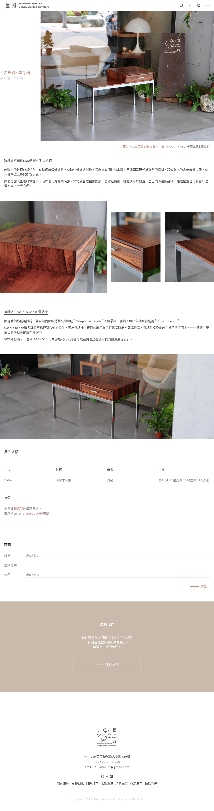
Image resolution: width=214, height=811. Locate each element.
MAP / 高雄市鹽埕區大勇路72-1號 (107, 756)
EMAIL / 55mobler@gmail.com (107, 767)
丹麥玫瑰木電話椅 (198, 146)
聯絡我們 (20, 509)
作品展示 (136, 784)
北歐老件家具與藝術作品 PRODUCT (154, 146)
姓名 (7, 555)
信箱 (7, 575)
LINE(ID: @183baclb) (28, 513)
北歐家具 (107, 784)
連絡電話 (10, 565)
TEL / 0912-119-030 (107, 761)
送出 (204, 586)
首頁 (126, 146)
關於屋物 (63, 784)
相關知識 (121, 784)
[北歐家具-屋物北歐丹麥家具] (27, 5)
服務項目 (92, 784)
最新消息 (77, 784)
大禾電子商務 (135, 799)
